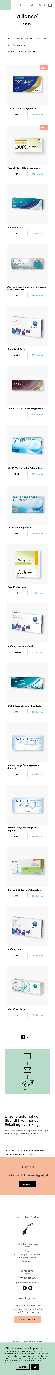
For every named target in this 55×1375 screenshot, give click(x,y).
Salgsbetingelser (27, 1257)
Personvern (27, 1261)
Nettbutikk (19, 38)
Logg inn (31, 5)
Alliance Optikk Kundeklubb (27, 1254)
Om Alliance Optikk (32, 1341)
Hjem (9, 38)
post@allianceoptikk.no (27, 1282)
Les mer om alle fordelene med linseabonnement (25, 1152)
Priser (27, 1251)
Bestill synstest (27, 1319)
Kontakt (16, 1341)
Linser (29, 38)
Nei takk (23, 1366)
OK (35, 1366)
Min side (42, 5)
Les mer (27, 1184)
